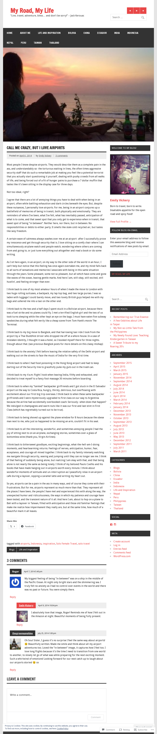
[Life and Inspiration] (143, 10)
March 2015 (119, 370)
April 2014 (119, 396)
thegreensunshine (22, 633)
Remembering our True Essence (130, 317)
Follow (116, 263)
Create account (121, 541)
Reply (13, 597)
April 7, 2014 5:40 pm (33, 571)
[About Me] (136, 10)
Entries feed (120, 548)
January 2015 (120, 374)
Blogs (11, 549)
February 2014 (121, 403)
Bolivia (72, 33)
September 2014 (122, 381)
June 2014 (118, 392)
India (117, 33)
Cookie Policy (62, 729)
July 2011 (118, 447)
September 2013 (122, 421)
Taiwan (38, 42)
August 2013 (120, 425)
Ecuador (102, 33)
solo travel (84, 543)
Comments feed (122, 552)
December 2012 (122, 440)
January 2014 (120, 407)
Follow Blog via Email (125, 230)
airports (25, 543)
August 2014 (120, 385)
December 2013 (122, 410)
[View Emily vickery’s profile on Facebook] (111, 524)
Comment (96, 717)
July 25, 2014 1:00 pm (47, 633)
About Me (25, 33)
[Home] (130, 10)
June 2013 (118, 433)
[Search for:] (128, 17)
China (86, 33)
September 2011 (122, 444)
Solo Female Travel (66, 543)
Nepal (10, 42)
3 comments (62, 155)
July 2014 (118, 388)
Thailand (54, 42)
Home (10, 33)
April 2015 (119, 366)
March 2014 (119, 399)
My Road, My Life (121, 274)
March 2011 (119, 451)
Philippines (119, 501)
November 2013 (122, 414)
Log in (116, 545)
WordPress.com (121, 556)
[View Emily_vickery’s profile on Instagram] (115, 524)
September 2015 (122, 362)
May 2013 (118, 436)
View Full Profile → (120, 221)
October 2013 (120, 418)
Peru (23, 42)
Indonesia (132, 33)
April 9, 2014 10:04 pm (48, 605)
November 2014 (122, 377)
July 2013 (118, 429)
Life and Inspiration (49, 33)
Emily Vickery (45, 155)
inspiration (49, 543)
